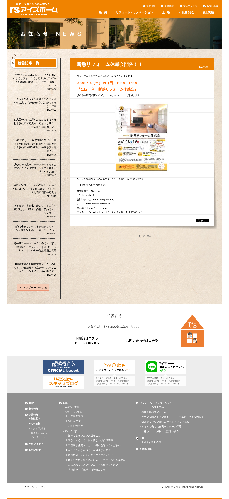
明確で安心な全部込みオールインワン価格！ (166, 422)
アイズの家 (70, 431)
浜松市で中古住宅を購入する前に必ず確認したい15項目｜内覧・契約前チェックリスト (35, 211)
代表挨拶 (35, 423)
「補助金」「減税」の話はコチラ (87, 469)
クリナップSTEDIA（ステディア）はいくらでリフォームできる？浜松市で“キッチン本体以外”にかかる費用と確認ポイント (34, 81)
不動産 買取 (186, 12)
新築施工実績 (71, 407)
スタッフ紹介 (37, 428)
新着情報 (150, 6)
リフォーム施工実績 (152, 407)
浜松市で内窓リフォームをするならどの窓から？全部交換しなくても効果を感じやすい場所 (35, 169)
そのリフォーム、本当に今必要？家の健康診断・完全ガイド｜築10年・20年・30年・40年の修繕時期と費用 (35, 248)
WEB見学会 (74, 421)
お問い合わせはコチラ (142, 340)
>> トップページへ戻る (33, 287)
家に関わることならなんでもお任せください (93, 464)
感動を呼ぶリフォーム (153, 412)
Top (31, 403)
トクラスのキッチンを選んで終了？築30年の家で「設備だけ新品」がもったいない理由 (35, 104)
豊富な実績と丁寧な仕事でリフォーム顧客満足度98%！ (172, 417)
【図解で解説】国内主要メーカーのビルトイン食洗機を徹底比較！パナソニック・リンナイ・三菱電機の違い (35, 269)
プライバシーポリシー (37, 487)
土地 (166, 12)
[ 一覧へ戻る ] (145, 236)
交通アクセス (190, 6)
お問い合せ (212, 6)
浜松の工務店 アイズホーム (34, 9)
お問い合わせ (75, 425)
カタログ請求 (75, 416)
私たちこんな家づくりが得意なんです (89, 450)
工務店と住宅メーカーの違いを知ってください (94, 445)
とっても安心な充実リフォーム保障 (161, 426)
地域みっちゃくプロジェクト (39, 435)
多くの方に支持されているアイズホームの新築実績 (97, 460)
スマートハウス (73, 412)
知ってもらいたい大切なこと (84, 435)
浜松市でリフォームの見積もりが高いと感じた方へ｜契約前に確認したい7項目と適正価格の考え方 (34, 190)
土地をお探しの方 (151, 442)
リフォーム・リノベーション (134, 12)
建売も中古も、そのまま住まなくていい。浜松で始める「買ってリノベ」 (35, 230)
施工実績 (208, 12)
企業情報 (169, 6)
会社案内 (35, 418)
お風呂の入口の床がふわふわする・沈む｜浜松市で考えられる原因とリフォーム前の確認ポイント (35, 124)
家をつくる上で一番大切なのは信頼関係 (90, 440)
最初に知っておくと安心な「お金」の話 (90, 455)
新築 (103, 12)
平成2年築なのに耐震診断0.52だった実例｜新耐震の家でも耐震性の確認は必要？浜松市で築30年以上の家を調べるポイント (34, 147)
